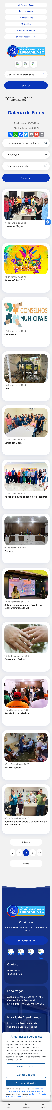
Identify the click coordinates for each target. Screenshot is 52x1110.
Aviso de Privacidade (21, 1091)
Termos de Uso (38, 1091)
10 (39, 853)
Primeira (26, 842)
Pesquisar (26, 85)
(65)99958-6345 (26, 940)
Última (26, 863)
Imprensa (27, 97)
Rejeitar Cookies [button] (26, 1066)
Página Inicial (10, 97)
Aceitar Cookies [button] (26, 1074)
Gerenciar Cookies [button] (26, 1083)
